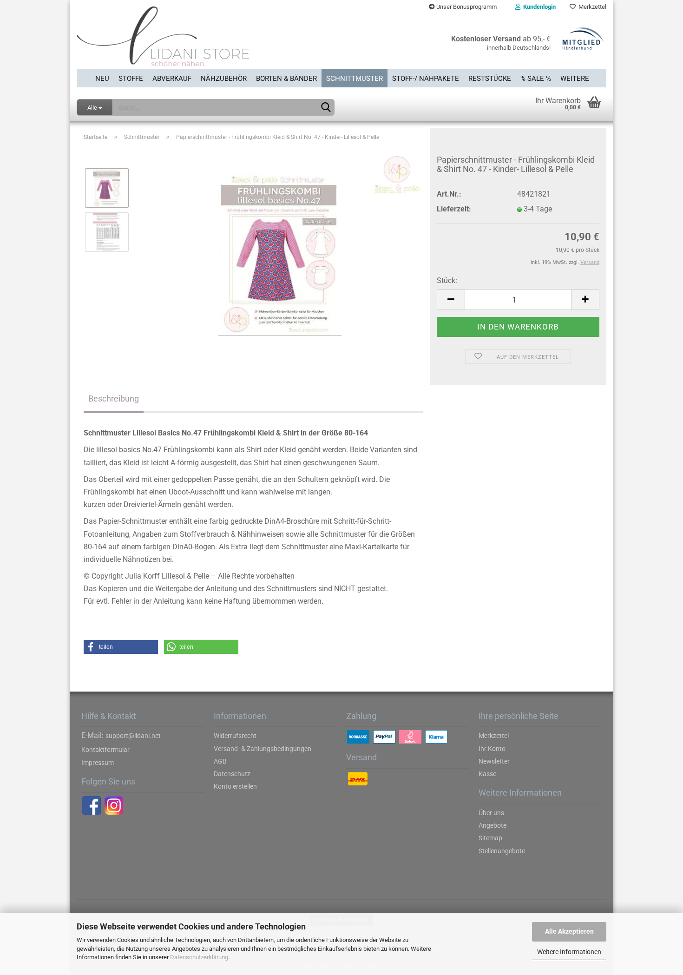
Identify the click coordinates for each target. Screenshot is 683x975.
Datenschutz (232, 773)
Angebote (492, 825)
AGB (220, 761)
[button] (121, 647)
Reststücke (489, 78)
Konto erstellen (235, 786)
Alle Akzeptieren (569, 931)
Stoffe (130, 78)
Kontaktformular (105, 749)
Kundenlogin (538, 6)
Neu (102, 78)
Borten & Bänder (286, 78)
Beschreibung (113, 398)
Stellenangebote (502, 851)
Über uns (491, 813)
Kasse (487, 773)
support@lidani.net (133, 735)
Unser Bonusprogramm (466, 6)
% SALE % (535, 78)
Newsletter (494, 761)
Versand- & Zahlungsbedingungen (262, 748)
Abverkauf (171, 78)
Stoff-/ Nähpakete (425, 78)
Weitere (574, 78)
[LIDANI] (206, 41)
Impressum (97, 762)
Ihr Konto (492, 748)
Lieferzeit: (454, 208)
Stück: (447, 280)
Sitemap (490, 838)
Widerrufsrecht (235, 735)
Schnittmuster (354, 78)
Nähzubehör (224, 78)
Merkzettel (591, 6)
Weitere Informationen (569, 951)
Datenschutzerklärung (199, 957)
